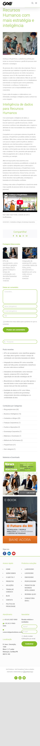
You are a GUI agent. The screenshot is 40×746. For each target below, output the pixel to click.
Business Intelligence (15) (12, 414)
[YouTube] (13, 553)
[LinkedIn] (9, 553)
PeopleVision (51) (10, 445)
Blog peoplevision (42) (11, 409)
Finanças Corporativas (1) (12, 423)
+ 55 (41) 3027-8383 (10, 619)
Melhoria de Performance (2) (13, 440)
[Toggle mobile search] (32, 3)
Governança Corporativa (28, 222)
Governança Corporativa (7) (12, 431)
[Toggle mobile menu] (36, 3)
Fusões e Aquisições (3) (12, 427)
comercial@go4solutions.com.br (13, 632)
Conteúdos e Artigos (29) (12, 418)
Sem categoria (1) (9, 449)
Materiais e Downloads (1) (12, 436)
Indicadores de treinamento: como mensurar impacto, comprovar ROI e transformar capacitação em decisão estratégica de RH (18, 374)
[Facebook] (4, 553)
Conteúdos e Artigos (15, 222)
